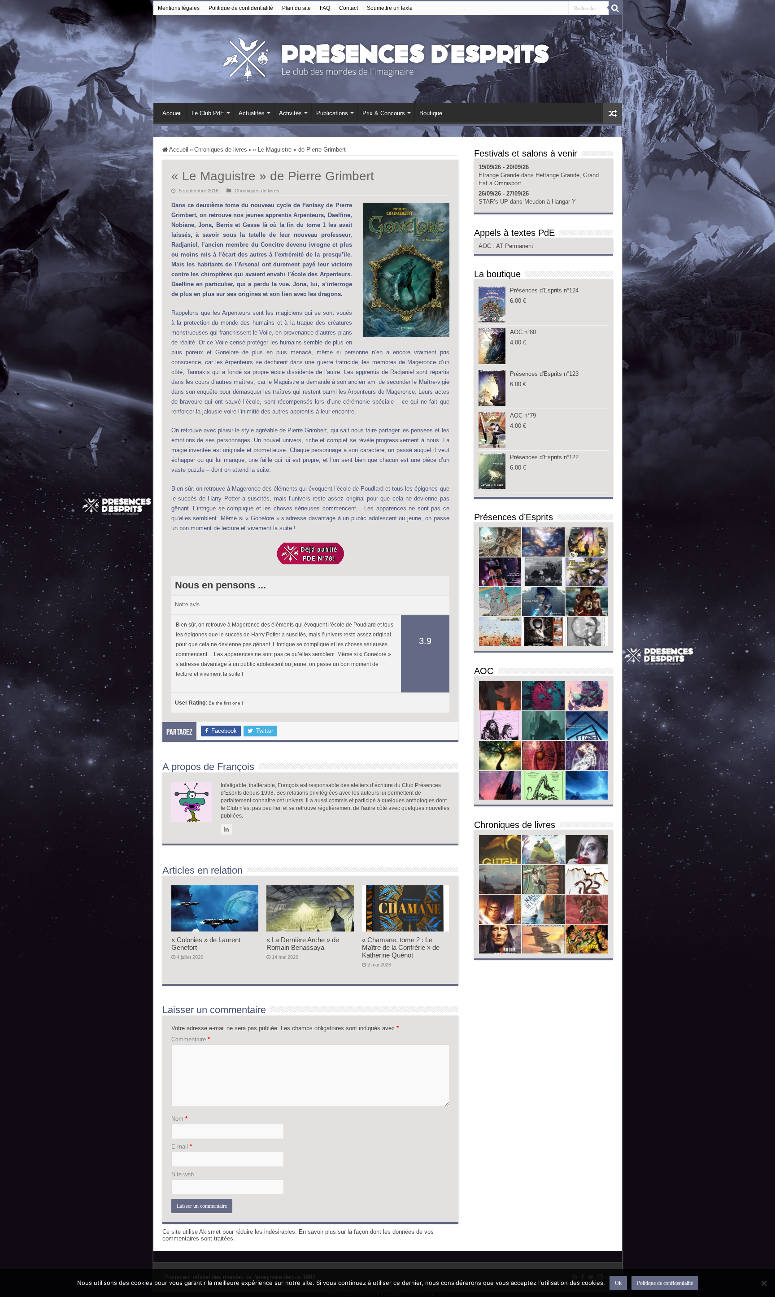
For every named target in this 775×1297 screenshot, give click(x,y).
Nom (179, 1118)
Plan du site (296, 8)
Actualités (252, 113)
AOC (486, 246)
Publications (332, 113)
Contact (348, 8)
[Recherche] (615, 8)
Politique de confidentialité (241, 8)
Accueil (172, 113)
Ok (618, 1283)
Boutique (430, 113)
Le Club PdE (208, 113)
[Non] (763, 1283)
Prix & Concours (383, 113)
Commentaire (190, 1039)
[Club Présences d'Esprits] (387, 57)
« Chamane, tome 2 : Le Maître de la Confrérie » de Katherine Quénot (401, 947)
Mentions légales (179, 8)
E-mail (181, 1146)
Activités (290, 113)
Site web (182, 1174)
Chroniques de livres (220, 149)
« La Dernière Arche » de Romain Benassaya (302, 943)
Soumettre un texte (390, 8)
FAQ (325, 8)
